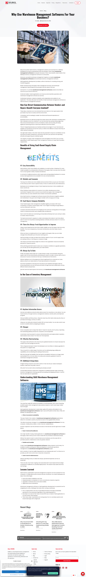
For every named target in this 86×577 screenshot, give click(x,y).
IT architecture (59, 451)
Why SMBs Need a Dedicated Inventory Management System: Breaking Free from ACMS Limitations (58, 525)
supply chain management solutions (43, 140)
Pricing (53, 2)
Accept (17, 571)
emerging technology (53, 198)
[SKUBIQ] (11, 3)
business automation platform (36, 363)
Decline (44, 573)
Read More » (22, 530)
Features (43, 2)
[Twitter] (60, 568)
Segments (48, 2)
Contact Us (71, 2)
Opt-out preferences (14, 574)
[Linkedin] (63, 568)
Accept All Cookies (53, 573)
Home (39, 2)
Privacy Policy (21, 574)
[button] (31, 561)
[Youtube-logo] (66, 568)
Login (77, 2)
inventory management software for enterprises (37, 74)
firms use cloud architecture (30, 91)
